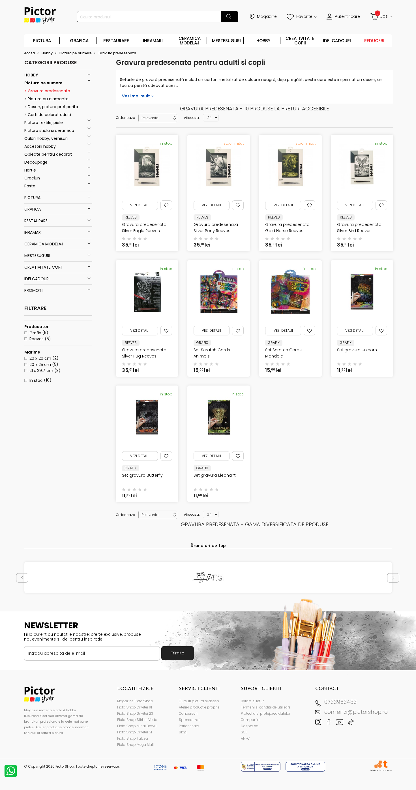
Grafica (79, 41)
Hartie (30, 170)
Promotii (33, 290)
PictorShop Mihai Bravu (136, 725)
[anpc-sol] (305, 766)
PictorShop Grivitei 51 (134, 732)
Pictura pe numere (43, 83)
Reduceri (374, 41)
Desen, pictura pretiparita (52, 107)
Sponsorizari (189, 719)
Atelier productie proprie (199, 707)
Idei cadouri (337, 41)
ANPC (245, 738)
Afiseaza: (192, 117)
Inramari (153, 41)
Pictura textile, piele (43, 122)
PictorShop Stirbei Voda (137, 719)
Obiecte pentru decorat (48, 154)
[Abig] (208, 577)
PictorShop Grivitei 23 (135, 713)
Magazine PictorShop (135, 701)
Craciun (32, 178)
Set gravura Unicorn (357, 350)
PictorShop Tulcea (132, 738)
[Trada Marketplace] (385, 764)
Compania (250, 719)
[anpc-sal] (261, 766)
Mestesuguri (226, 41)
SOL (244, 732)
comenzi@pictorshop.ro (356, 712)
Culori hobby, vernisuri (46, 138)
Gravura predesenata (48, 91)
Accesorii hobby (40, 146)
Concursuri (188, 713)
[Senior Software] (377, 764)
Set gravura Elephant (215, 475)
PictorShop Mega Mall (135, 744)
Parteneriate (189, 725)
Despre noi (250, 725)
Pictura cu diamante (47, 99)
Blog (182, 732)
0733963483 (340, 702)
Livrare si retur (252, 701)
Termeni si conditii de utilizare (266, 707)
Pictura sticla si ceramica (49, 130)
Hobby (263, 41)
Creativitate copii (300, 40)
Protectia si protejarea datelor (265, 713)
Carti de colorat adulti (49, 114)
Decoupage (36, 162)
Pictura (42, 41)
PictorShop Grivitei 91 (134, 707)
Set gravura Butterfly (142, 475)
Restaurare (116, 41)
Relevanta (159, 117)
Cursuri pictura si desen (199, 701)
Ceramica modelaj (190, 40)
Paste (29, 186)
